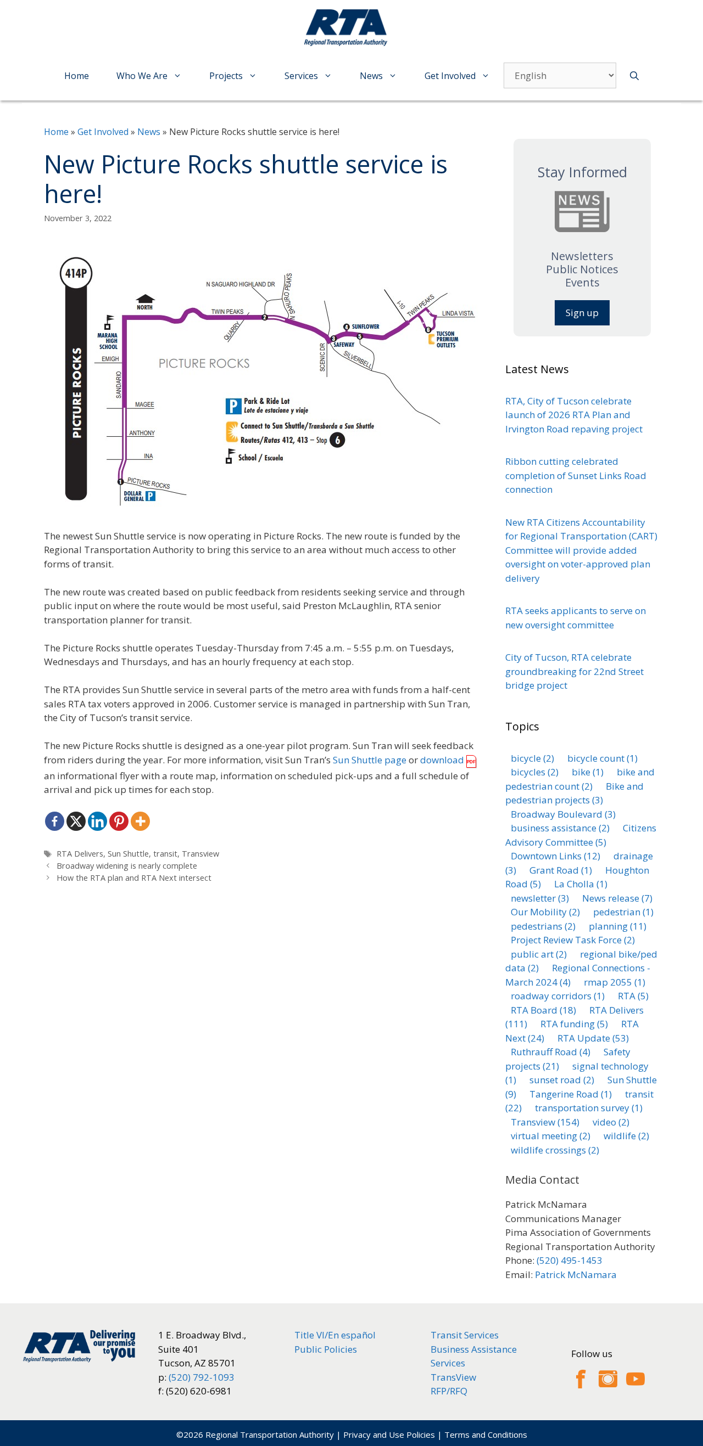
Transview (200, 853)
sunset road (561, 1079)
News (371, 76)
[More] (140, 821)
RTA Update (593, 1038)
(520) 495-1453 (569, 1260)
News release (617, 898)
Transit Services (465, 1335)
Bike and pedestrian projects (574, 793)
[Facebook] (54, 821)
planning (617, 926)
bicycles (535, 772)
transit (165, 853)
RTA (633, 995)
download (442, 759)
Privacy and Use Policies (389, 1434)
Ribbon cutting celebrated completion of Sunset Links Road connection (575, 475)
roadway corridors (558, 995)
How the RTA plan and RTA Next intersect (134, 878)
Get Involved (450, 76)
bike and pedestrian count (580, 779)
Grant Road (560, 870)
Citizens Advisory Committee (580, 835)
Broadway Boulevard (563, 814)
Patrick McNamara (576, 1274)
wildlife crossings (555, 1150)
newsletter (540, 898)
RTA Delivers (80, 853)
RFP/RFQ (449, 1391)
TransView (453, 1377)
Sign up (582, 312)
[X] (76, 821)
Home (76, 76)
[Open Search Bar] (634, 76)
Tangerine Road (570, 1094)
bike (588, 772)
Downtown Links (555, 855)
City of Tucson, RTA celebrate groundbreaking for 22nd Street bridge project (574, 671)
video (611, 1122)
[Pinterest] (119, 821)
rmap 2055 (614, 982)
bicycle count (602, 758)
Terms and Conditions (485, 1434)
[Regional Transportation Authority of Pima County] (349, 27)
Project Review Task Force (573, 939)
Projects (226, 76)
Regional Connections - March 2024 (577, 974)
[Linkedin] (97, 821)
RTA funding (574, 1023)
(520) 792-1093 (202, 1377)
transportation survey (589, 1107)
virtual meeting (550, 1135)
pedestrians (543, 926)
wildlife (626, 1135)
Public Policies (325, 1349)
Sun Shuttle (128, 853)
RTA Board (543, 1010)
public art (539, 954)
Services (301, 76)
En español (352, 1335)
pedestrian (623, 911)
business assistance (560, 828)
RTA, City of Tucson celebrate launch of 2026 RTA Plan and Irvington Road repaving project (574, 415)
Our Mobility (545, 911)
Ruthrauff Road (550, 1051)
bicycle (532, 758)
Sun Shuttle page (369, 759)
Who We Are (142, 76)
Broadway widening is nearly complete (127, 865)
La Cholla (580, 883)
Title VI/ (311, 1335)
